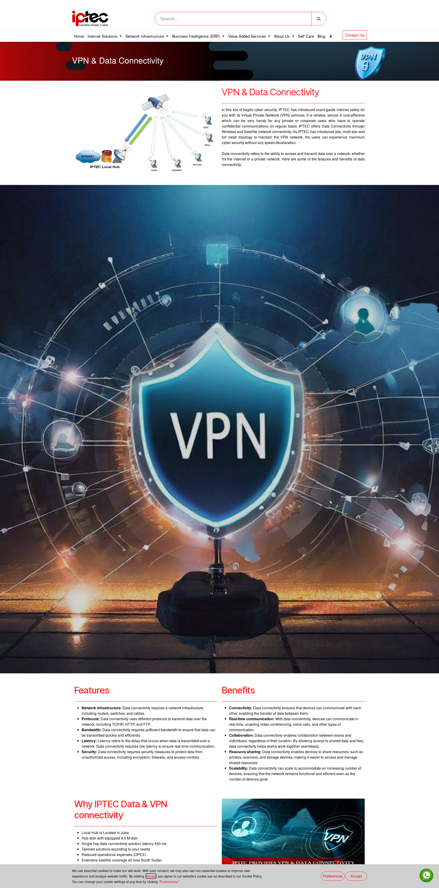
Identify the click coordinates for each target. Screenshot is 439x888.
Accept (151, 876)
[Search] (319, 19)
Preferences (168, 881)
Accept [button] (356, 876)
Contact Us (354, 35)
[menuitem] (79, 36)
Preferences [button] (333, 876)
